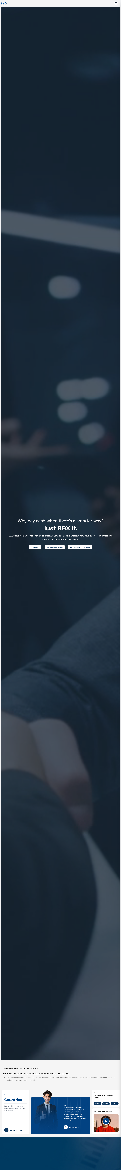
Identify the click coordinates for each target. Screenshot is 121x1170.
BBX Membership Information (80, 547)
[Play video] (106, 1121)
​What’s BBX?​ (35, 547)
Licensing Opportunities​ (55, 547)
